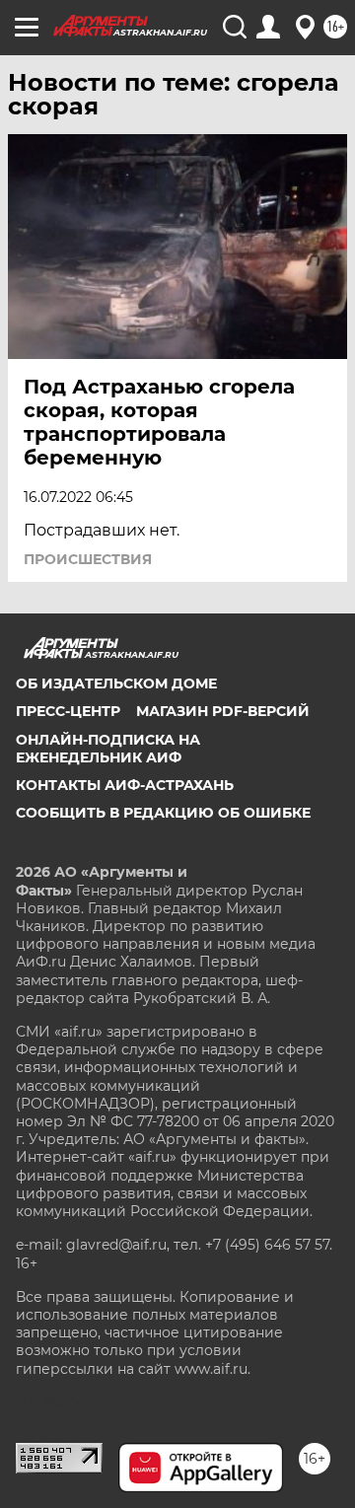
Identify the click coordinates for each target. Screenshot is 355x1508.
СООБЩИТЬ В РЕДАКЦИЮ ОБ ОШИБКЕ (163, 813)
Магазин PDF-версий (223, 711)
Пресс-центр (68, 711)
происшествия (88, 559)
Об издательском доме (116, 683)
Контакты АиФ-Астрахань (125, 785)
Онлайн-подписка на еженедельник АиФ (108, 748)
